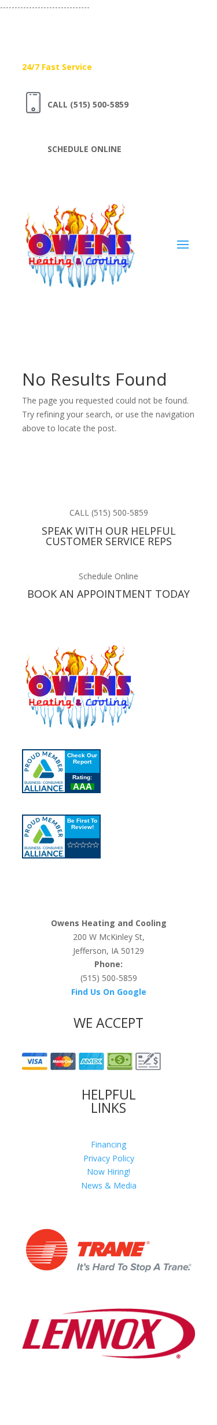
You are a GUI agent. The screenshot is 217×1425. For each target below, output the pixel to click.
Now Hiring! (108, 1171)
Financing (108, 1144)
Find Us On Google (108, 991)
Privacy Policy (108, 1158)
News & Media (109, 1185)
